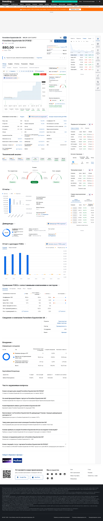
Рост (82, 128)
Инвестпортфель (75, 475)
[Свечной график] (4, 71)
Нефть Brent (74, 55)
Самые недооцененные (76, 200)
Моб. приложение (75, 472)
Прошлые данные (23, 67)
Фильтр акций (62, 4)
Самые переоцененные (88, 200)
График (10, 64)
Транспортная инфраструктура (62, 322)
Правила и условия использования (62, 517)
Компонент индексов (34, 67)
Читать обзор (92, 163)
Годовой (4, 247)
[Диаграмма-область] (7, 71)
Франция (64, 332)
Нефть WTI (73, 57)
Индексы (79, 38)
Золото (72, 59)
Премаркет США (31, 6)
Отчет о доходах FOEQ (13, 244)
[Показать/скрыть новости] (36, 71)
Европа (57, 6)
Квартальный (12, 247)
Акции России (19, 6)
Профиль (9, 67)
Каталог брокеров (76, 154)
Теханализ (24, 64)
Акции (4, 6)
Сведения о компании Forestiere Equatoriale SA (23, 318)
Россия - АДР (47, 6)
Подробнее (39, 57)
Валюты (73, 38)
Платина (73, 64)
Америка (53, 6)
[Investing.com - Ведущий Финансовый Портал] (8, 1)
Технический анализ (11, 154)
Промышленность (61, 326)
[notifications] (97, 1)
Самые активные (75, 128)
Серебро (73, 62)
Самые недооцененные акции (78, 195)
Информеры (74, 478)
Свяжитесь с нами (92, 475)
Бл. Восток (62, 6)
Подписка (62, 47)
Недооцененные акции (95, 6)
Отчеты (16, 64)
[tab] (4, 159)
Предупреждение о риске (95, 517)
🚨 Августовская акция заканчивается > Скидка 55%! (65, 1)
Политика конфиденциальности (79, 517)
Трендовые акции (76, 170)
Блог (72, 469)
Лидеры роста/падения (78, 124)
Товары (84, 38)
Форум (31, 64)
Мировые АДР (40, 6)
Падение (87, 128)
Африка (75, 6)
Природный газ (74, 69)
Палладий (73, 67)
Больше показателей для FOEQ (58, 116)
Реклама (90, 472)
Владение (15, 67)
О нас (89, 469)
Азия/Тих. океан (69, 6)
